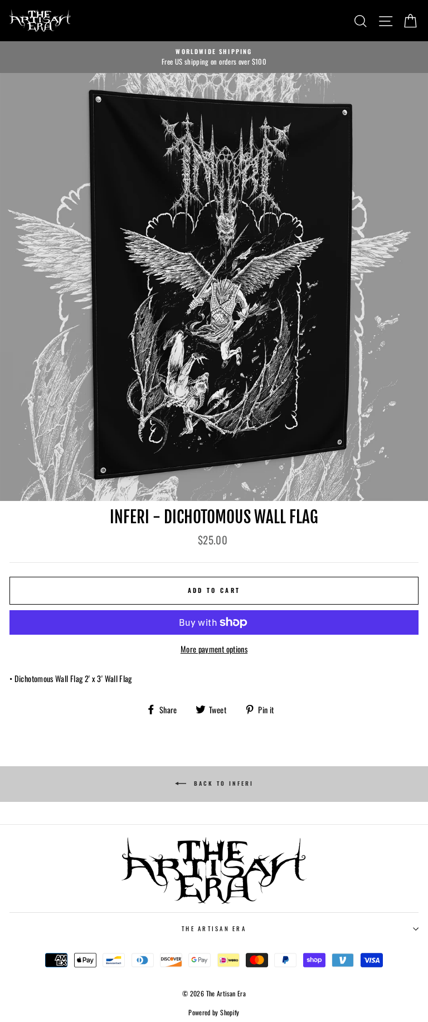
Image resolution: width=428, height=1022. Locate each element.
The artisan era (214, 928)
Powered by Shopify (214, 1012)
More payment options (214, 649)
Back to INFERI (222, 783)
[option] (214, 57)
